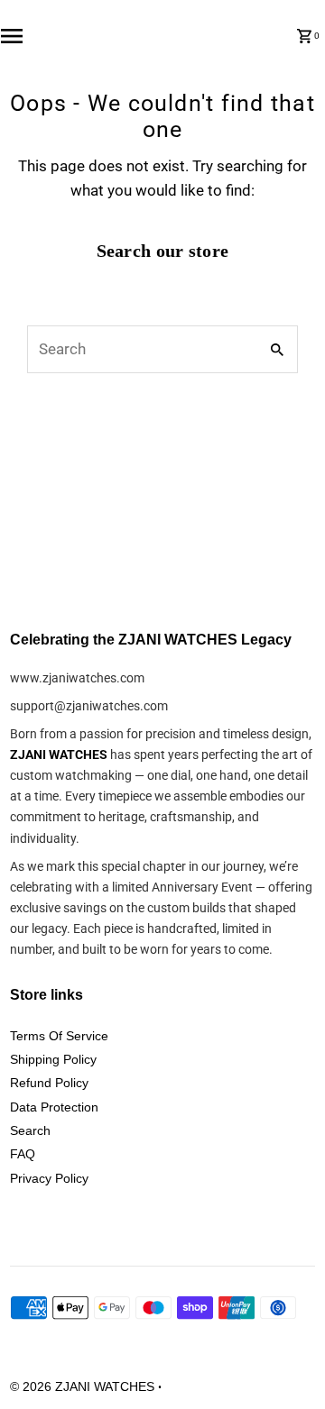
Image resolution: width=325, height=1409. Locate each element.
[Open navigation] (29, 36)
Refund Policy (49, 1082)
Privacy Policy (49, 1178)
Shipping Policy (53, 1059)
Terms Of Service (59, 1036)
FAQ (22, 1154)
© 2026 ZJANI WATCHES (84, 1386)
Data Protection (54, 1107)
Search (30, 1130)
